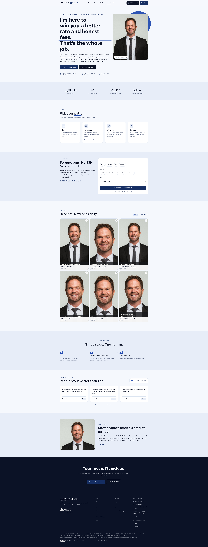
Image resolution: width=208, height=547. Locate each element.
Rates (95, 3)
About (109, 3)
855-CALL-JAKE (134, 3)
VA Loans (117, 508)
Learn (114, 3)
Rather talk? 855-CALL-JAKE (70, 181)
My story (101, 445)
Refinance (109, 164)
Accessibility (136, 526)
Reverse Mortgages (120, 511)
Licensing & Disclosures (139, 520)
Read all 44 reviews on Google (103, 405)
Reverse (122, 164)
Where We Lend (100, 517)
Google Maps (135, 512)
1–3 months (111, 173)
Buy (102, 164)
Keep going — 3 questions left (123, 188)
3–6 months (120, 173)
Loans (90, 3)
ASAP (102, 173)
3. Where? (102, 178)
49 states (89, 14)
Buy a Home (118, 502)
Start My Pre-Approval (69, 67)
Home (97, 502)
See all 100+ (143, 214)
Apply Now (144, 3)
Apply (97, 520)
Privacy (135, 523)
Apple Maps (143, 512)
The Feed (102, 3)
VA (116, 164)
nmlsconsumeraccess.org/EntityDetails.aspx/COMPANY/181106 (112, 535)
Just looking (130, 173)
